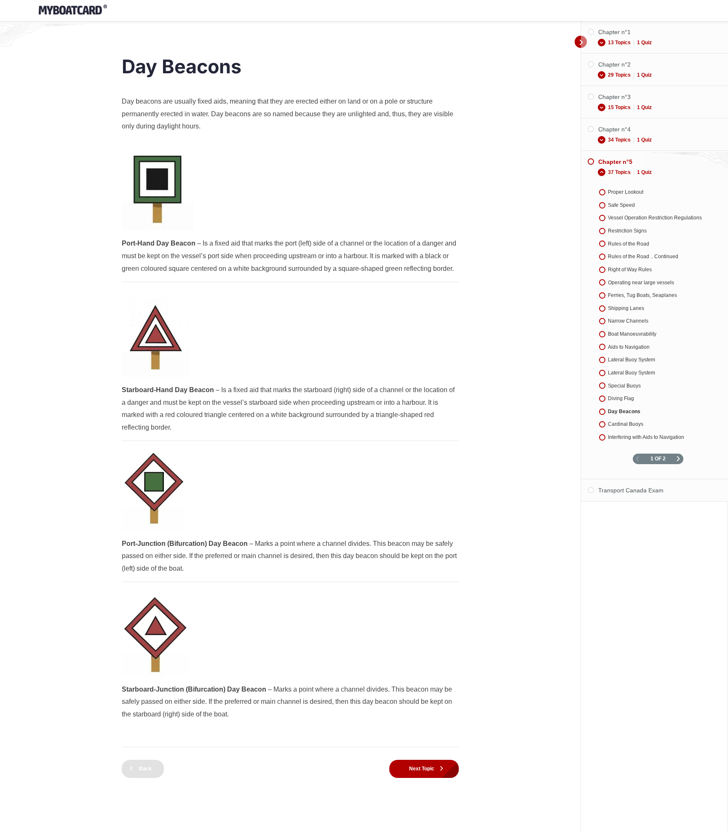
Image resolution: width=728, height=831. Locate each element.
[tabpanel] (290, 417)
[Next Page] (678, 459)
